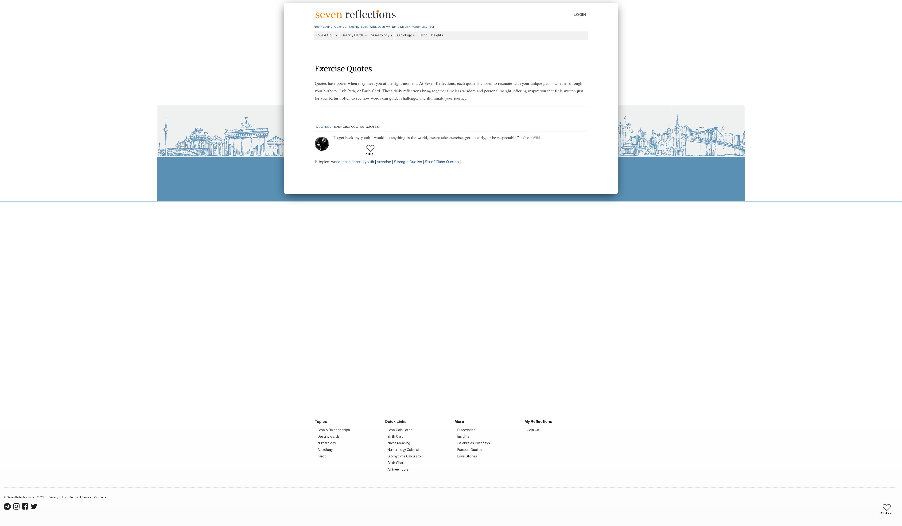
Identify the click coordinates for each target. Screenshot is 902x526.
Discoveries (466, 430)
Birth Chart (396, 463)
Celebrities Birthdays (473, 443)
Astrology (404, 35)
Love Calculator (400, 430)
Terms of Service (80, 497)
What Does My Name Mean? (389, 27)
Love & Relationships (334, 430)
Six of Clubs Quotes (442, 162)
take (347, 162)
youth (369, 162)
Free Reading (323, 27)
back (358, 162)
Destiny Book (358, 27)
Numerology (380, 35)
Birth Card (396, 436)
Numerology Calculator (405, 450)
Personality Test (423, 27)
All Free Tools (398, 469)
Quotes (322, 127)
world (335, 162)
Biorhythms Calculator (405, 456)
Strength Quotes (408, 162)
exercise (384, 162)
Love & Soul (325, 35)
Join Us (533, 430)
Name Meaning (399, 443)
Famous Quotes (469, 450)
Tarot (423, 35)
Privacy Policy (57, 497)
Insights (437, 35)
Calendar (340, 27)
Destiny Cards (353, 35)
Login (580, 15)
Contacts (100, 497)
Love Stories (467, 456)
